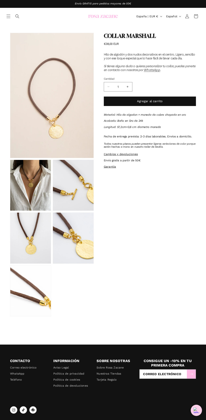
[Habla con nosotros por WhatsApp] (196, 410)
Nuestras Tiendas (109, 373)
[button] (8, 16)
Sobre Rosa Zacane (110, 367)
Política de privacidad (68, 373)
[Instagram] (13, 410)
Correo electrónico (23, 367)
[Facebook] (33, 410)
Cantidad (109, 78)
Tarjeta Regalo (106, 379)
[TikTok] (23, 410)
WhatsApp (152, 70)
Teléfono (16, 379)
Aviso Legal (61, 367)
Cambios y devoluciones (121, 154)
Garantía (110, 166)
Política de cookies (66, 379)
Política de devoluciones (70, 385)
